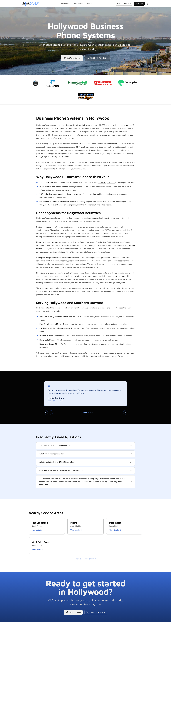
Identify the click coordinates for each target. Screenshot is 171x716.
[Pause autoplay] (125, 412)
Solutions (65, 3)
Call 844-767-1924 (124, 4)
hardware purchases (106, 182)
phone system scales (116, 276)
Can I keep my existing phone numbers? (55, 445)
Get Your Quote (73, 58)
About (89, 3)
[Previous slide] (46, 412)
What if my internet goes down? (52, 454)
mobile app (40, 233)
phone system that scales (108, 144)
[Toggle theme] (148, 4)
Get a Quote (139, 4)
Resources (78, 3)
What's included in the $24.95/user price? (56, 462)
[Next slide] (51, 412)
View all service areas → (85, 559)
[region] (85, 397)
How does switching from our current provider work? (61, 470)
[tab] (83, 412)
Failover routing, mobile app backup (97, 194)
